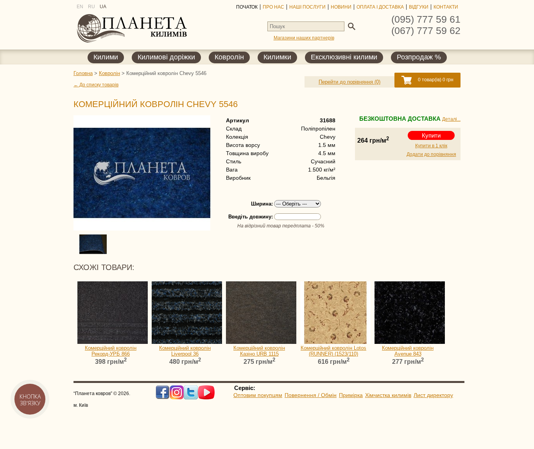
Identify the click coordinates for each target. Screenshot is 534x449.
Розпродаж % (419, 57)
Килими (105, 57)
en (80, 6)
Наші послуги (307, 7)
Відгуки (418, 7)
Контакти (446, 7)
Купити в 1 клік (431, 145)
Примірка (351, 395)
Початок (247, 7)
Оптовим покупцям (257, 395)
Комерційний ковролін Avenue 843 (408, 351)
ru (91, 6)
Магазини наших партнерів (304, 38)
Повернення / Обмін (311, 395)
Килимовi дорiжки (166, 57)
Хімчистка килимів (388, 395)
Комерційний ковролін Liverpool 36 (185, 351)
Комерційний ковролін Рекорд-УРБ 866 (110, 351)
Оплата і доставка (380, 7)
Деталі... (451, 119)
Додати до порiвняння (431, 154)
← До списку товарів (95, 85)
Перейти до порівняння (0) (349, 82)
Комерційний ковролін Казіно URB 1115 (259, 351)
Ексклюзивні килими (344, 57)
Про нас (273, 7)
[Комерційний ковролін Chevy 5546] (139, 173)
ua (103, 6)
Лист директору (433, 395)
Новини (341, 7)
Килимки (277, 57)
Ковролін (229, 57)
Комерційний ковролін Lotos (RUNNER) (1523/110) (333, 351)
